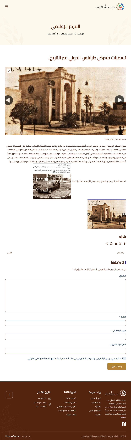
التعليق (122, 276)
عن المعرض (96, 402)
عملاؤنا (98, 406)
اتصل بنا (98, 414)
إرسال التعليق (116, 366)
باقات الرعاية (71, 414)
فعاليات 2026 (71, 398)
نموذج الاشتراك (70, 402)
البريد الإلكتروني (118, 331)
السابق (120, 253)
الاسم (122, 317)
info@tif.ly (42, 398)
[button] (6, 6)
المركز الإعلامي (95, 410)
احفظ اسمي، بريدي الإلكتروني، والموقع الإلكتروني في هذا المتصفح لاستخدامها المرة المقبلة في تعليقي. (75, 358)
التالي (10, 253)
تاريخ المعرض (96, 398)
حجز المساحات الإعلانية (67, 410)
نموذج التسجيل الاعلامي (66, 406)
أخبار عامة (109, 139)
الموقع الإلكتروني (118, 344)
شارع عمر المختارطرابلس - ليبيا (40, 404)
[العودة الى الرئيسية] (110, 6)
